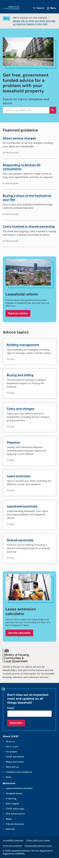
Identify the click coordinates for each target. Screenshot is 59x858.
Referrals (10, 829)
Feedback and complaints (19, 772)
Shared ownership (20, 540)
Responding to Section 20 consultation (21, 167)
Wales (9, 819)
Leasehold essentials (22, 506)
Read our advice (18, 313)
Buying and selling (20, 375)
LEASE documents (15, 756)
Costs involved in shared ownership (29, 226)
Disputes (13, 442)
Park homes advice (15, 813)
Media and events (15, 762)
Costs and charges (20, 409)
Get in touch (12, 746)
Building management (23, 345)
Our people (11, 751)
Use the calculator (19, 632)
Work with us (12, 767)
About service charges (19, 138)
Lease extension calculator (19, 788)
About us (10, 741)
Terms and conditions (12, 845)
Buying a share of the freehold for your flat (27, 198)
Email (10, 708)
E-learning (11, 798)
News (8, 777)
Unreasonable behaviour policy (38, 845)
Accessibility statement (13, 840)
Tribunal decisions (15, 824)
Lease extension (19, 476)
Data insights (12, 803)
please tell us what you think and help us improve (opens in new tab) (34, 22)
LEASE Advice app (15, 808)
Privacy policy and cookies (38, 840)
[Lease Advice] (11, 8)
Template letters (14, 793)
